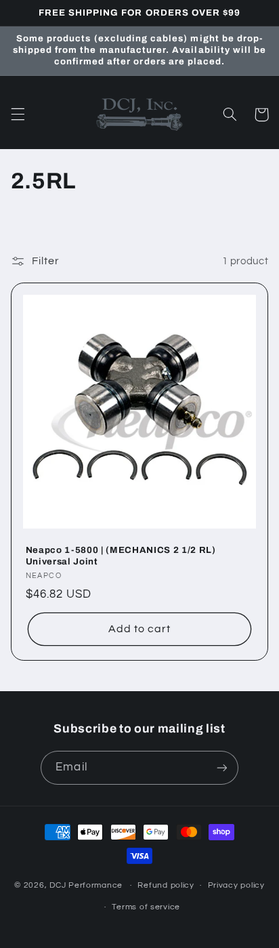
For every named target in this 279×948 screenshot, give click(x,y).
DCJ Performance (86, 885)
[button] (17, 114)
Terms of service (146, 907)
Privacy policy (236, 885)
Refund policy (165, 885)
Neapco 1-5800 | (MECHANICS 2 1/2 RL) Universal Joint (121, 555)
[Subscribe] (221, 767)
